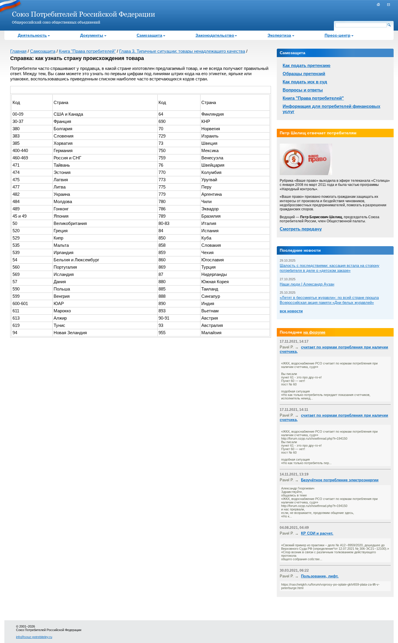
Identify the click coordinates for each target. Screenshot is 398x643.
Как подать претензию (306, 65)
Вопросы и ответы (303, 89)
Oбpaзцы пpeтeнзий (304, 73)
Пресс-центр (338, 35)
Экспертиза (279, 35)
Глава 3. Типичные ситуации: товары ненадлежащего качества (182, 51)
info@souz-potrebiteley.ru (34, 637)
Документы (91, 35)
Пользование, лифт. (320, 576)
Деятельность (32, 35)
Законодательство (215, 35)
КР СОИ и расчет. (317, 533)
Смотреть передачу (301, 228)
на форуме (314, 332)
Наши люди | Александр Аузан (307, 284)
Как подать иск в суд (305, 81)
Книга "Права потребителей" (87, 51)
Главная (18, 51)
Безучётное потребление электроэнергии (339, 480)
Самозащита (149, 35)
